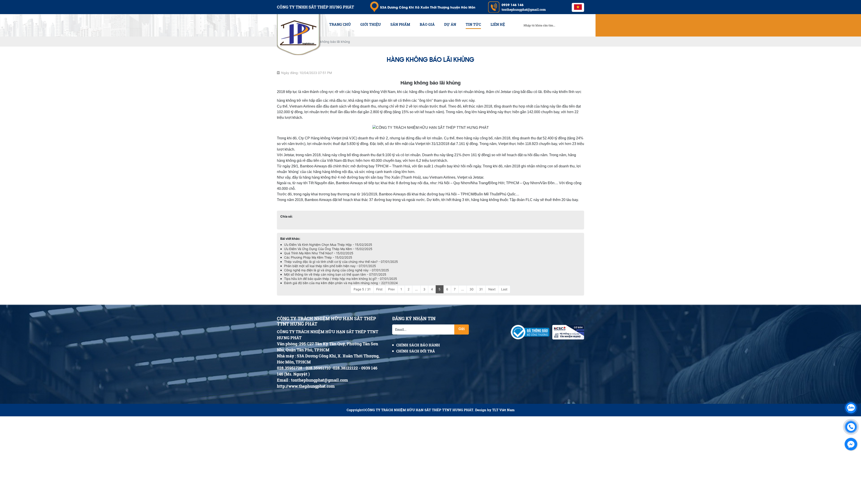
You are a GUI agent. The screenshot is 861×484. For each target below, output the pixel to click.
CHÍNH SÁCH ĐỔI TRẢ (415, 351)
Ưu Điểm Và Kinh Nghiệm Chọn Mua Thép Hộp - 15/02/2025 (328, 244)
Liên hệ (498, 24)
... (416, 289)
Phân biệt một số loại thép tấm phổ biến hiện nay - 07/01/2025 (330, 266)
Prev (391, 289)
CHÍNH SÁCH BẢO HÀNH (418, 345)
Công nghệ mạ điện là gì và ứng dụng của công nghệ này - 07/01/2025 (336, 270)
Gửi (462, 328)
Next (492, 289)
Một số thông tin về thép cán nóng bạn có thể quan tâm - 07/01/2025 (335, 274)
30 (472, 289)
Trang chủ (340, 24)
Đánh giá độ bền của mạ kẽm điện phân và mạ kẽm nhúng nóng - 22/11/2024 (341, 283)
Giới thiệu (370, 24)
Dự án (450, 24)
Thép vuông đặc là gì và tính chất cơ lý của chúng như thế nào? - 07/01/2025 (341, 262)
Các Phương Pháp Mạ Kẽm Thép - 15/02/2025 (318, 257)
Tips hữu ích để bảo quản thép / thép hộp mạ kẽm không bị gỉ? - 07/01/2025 (340, 279)
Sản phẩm (400, 24)
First (379, 289)
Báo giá (427, 24)
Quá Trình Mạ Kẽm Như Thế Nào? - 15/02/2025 (318, 253)
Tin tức (473, 24)
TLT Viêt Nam (503, 410)
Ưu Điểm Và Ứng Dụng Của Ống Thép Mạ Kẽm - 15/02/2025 (328, 249)
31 (481, 289)
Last (504, 289)
